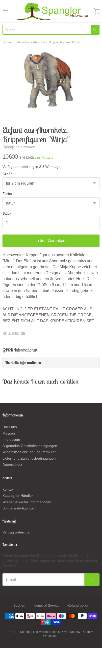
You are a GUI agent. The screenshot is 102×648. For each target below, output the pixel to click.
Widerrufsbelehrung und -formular (29, 452)
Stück (6, 213)
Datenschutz (12, 465)
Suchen (19, 605)
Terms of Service (46, 605)
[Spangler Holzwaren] (51, 11)
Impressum (11, 440)
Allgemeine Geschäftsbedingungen (29, 446)
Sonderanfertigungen (19, 508)
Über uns (9, 427)
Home (6, 42)
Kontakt (8, 489)
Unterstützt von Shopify (64, 632)
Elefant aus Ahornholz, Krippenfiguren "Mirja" (48, 42)
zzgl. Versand (44, 157)
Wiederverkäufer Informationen (26, 502)
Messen (8, 433)
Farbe (7, 194)
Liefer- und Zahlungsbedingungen (29, 458)
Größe (7, 174)
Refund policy (78, 605)
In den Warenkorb (51, 240)
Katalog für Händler (17, 496)
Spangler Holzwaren (18, 147)
